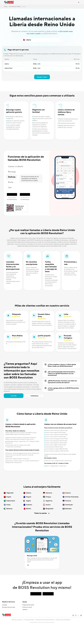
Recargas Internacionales (8, 607)
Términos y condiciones (17, 619)
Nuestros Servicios (8, 602)
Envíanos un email (27, 607)
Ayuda (24, 602)
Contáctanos (34, 396)
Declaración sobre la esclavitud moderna (45, 619)
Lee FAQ (13, 396)
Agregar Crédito (42, 77)
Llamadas (4, 605)
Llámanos (24, 609)
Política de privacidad (29, 619)
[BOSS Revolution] (9, 2)
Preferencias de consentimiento (63, 619)
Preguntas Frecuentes (28, 605)
